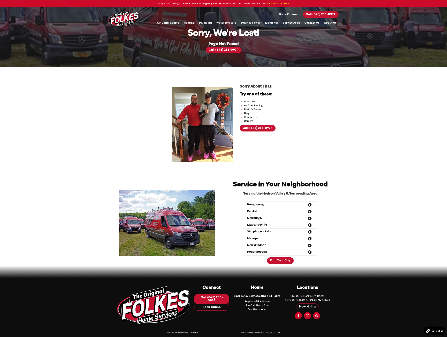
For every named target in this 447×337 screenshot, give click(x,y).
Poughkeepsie (257, 252)
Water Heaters (226, 22)
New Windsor (256, 245)
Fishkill (252, 211)
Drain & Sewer (251, 22)
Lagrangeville (257, 224)
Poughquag (255, 204)
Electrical (271, 22)
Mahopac (253, 238)
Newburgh (254, 218)
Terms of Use (172, 333)
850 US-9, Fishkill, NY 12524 (307, 296)
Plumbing (205, 22)
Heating (189, 22)
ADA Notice (194, 333)
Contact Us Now (279, 3)
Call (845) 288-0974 (321, 14)
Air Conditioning (168, 22)
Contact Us (312, 22)
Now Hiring (307, 306)
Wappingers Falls (259, 231)
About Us (330, 22)
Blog (247, 113)
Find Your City (280, 260)
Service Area (291, 22)
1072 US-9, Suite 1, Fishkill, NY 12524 (307, 300)
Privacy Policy (183, 333)
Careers (248, 121)
